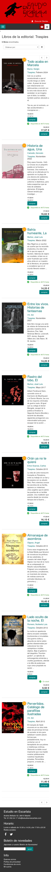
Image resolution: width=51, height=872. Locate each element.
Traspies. (31, 72)
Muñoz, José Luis (35, 237)
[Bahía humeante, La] (13, 245)
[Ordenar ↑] (41, 47)
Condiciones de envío (12, 864)
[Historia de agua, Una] (13, 161)
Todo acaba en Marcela (37, 63)
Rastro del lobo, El (34, 378)
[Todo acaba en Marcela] (13, 75)
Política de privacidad (12, 861)
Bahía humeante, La (37, 231)
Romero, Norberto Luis (37, 624)
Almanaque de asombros (37, 537)
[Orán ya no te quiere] (13, 472)
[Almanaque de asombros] (13, 548)
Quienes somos (10, 859)
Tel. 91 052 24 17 (10, 818)
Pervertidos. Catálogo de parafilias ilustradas (35, 708)
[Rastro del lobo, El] (13, 390)
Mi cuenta (7, 866)
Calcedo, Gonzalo (35, 153)
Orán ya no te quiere (36, 460)
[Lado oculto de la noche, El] (13, 630)
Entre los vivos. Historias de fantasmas (38, 307)
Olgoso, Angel (33, 542)
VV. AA (30, 314)
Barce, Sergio (33, 68)
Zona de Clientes (41, 21)
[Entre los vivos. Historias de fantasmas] (13, 318)
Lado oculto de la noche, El (37, 618)
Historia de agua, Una (35, 147)
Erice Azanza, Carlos (36, 465)
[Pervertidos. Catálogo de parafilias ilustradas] (13, 717)
